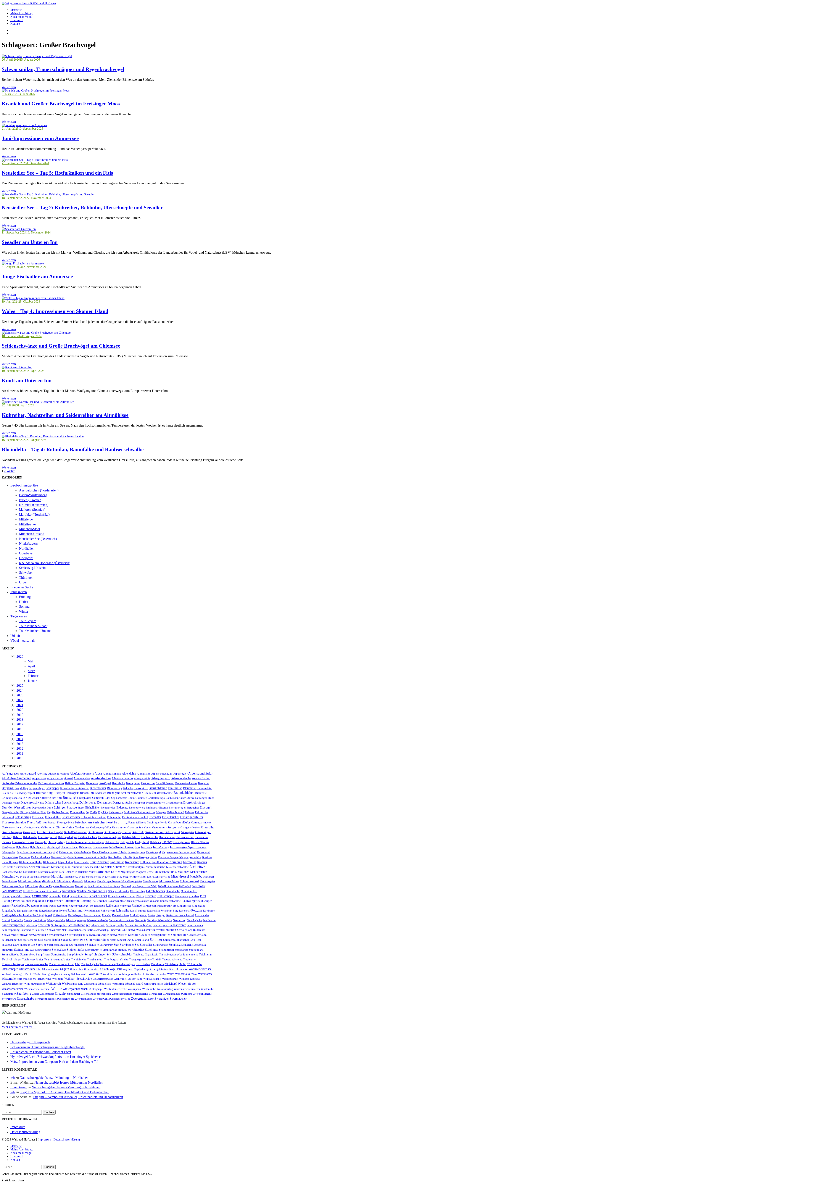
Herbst (23, 602)
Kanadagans (136, 852)
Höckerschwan (69, 847)
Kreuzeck (7, 866)
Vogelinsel (128, 969)
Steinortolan (199, 944)
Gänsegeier (187, 832)
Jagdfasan (23, 852)
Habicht (17, 837)
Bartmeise (92, 783)
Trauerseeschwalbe (36, 964)
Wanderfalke (182, 974)
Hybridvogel (52, 847)
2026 (19, 656)
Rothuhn (106, 915)
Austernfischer (201, 778)
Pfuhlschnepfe (165, 896)
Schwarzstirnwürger (97, 934)
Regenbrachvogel (79, 905)
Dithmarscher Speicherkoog (62, 802)
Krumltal (76, 866)
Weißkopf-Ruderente (189, 978)
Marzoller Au (71, 876)
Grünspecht (172, 832)
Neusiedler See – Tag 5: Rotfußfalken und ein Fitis (57, 173)
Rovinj (6, 920)
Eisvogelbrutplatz (10, 812)
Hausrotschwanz (23, 842)
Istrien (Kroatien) (30, 500)
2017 (19, 724)
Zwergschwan (100, 998)
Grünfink (138, 832)
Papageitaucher (79, 896)
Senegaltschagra (27, 939)
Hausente (6, 842)
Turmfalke (143, 964)
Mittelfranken (28, 524)
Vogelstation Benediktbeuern (170, 969)
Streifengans (196, 949)
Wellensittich (90, 983)
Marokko (57, 876)
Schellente (44, 925)
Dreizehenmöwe (155, 802)
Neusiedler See (12, 891)
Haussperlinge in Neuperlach (30, 1042)
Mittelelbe (26, 519)
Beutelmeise (81, 788)
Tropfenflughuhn (90, 964)
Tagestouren (18, 616)
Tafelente (138, 954)
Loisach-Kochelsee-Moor (80, 871)
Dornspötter (139, 802)
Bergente (203, 783)
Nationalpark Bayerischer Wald (139, 886)
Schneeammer (195, 925)
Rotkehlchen (120, 915)
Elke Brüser (18, 1087)
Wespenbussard (134, 983)
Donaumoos (104, 802)
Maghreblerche (145, 871)
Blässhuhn (87, 792)
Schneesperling (11, 929)
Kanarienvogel (153, 852)
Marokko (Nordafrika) (34, 514)
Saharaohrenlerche (97, 920)
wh (12, 1077)
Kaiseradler (66, 852)
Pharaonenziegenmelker (187, 896)
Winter (23, 611)
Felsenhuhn (38, 817)
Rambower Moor (117, 900)
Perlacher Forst (98, 896)
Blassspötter (141, 788)
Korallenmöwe (160, 862)
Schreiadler (27, 929)
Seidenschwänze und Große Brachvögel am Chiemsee (61, 346)
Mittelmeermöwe (29, 881)
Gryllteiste (124, 832)
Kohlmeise (117, 862)
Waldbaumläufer (79, 974)
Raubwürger (189, 900)
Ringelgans (198, 905)
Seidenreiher (179, 934)
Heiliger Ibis (127, 842)
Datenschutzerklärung (25, 1132)
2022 (19, 700)
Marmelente (44, 876)
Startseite (16, 9)
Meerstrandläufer (142, 876)
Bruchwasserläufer (35, 797)
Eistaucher (193, 807)
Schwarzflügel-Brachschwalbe (111, 929)
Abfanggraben (10, 773)
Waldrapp (124, 974)
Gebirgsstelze (32, 827)
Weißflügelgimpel (152, 978)
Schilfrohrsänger (79, 925)
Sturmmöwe (27, 954)
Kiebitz (127, 857)
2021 (19, 705)
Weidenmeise (24, 978)
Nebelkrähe (165, 886)
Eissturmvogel (177, 807)
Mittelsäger (64, 881)
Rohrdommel (92, 910)
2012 (19, 748)
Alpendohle (129, 773)
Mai (30, 661)
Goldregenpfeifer (100, 827)
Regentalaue (97, 905)
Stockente (151, 949)
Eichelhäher (92, 807)
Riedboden (150, 905)
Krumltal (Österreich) (33, 505)
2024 (19, 690)
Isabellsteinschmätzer (121, 847)
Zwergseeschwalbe (119, 998)
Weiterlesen (9, 87)
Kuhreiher (119, 866)
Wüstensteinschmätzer (187, 989)
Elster (43, 812)
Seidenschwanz (197, 934)
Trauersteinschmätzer (61, 964)
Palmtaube (55, 896)
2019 (19, 715)
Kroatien (45, 866)
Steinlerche (187, 944)
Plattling (7, 900)
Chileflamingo (156, 797)
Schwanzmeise (57, 929)
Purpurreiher (55, 900)
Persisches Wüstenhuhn (121, 896)
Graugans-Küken (190, 827)
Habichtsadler (30, 837)
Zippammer (73, 993)
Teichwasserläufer (32, 959)
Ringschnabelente (27, 910)
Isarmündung (161, 847)
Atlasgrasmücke (142, 778)
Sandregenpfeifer (13, 925)
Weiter (10, 471)
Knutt (93, 862)
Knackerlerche (81, 862)
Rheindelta (138, 905)
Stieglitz (138, 949)
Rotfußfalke (60, 915)
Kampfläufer (118, 852)
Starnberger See (129, 944)
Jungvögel (52, 852)
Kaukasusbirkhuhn (40, 857)
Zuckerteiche (140, 993)
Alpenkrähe (143, 773)
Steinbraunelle (160, 944)
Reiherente (112, 905)
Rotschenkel (186, 915)
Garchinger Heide (157, 822)
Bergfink (8, 788)
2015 (19, 734)
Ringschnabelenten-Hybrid (53, 910)
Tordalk (156, 959)
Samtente (140, 920)
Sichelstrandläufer (49, 939)
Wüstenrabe (149, 989)
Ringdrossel (184, 905)
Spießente (93, 944)
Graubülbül (159, 827)
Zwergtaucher (178, 998)
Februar (33, 676)
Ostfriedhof (40, 896)
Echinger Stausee (65, 807)
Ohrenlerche (173, 891)
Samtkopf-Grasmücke (159, 920)
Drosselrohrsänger (194, 802)
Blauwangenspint (24, 792)
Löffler (115, 871)
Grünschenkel (154, 832)
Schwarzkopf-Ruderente (191, 929)
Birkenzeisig (114, 788)
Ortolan (27, 896)
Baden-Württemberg (33, 495)
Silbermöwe (77, 939)
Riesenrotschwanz (166, 905)
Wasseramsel (205, 974)
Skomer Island (140, 939)
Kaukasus (24, 857)
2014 (19, 739)
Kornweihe (189, 862)
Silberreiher (93, 939)
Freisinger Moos (65, 822)
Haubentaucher (185, 837)
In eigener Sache (21, 587)
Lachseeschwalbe (12, 871)
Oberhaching (137, 891)
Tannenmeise (190, 954)
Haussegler (41, 842)
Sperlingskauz (77, 944)
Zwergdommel (171, 993)
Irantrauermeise (100, 847)
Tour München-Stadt (33, 626)
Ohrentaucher (189, 891)
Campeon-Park (101, 797)
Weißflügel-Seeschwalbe (128, 978)
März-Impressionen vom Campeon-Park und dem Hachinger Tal (54, 1061)
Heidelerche (112, 842)
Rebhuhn (62, 905)
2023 (19, 695)
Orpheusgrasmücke (12, 896)
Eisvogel (205, 807)
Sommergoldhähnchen (176, 939)
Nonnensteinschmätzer (47, 891)
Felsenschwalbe (71, 817)
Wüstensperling (165, 989)
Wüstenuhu (207, 989)
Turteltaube (157, 964)
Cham (131, 797)
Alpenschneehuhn (161, 773)
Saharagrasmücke (56, 920)
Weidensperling (42, 978)
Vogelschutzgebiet (143, 969)
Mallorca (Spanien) (32, 509)
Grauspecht (29, 832)
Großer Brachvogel (50, 832)
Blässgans (73, 792)
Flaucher (173, 817)
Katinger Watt (10, 857)
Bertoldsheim (67, 788)
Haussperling (56, 842)
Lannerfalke (30, 871)
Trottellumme (108, 964)
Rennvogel (125, 905)
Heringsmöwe (181, 842)
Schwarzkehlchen (164, 929)
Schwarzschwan (56, 934)
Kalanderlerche (82, 852)
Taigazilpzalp (151, 954)
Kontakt (15, 23)
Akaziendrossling (58, 773)
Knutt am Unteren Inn (27, 380)
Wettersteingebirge (153, 983)
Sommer (25, 606)
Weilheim (57, 978)
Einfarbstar (152, 807)
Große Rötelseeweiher (75, 832)
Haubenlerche (149, 837)
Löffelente (103, 871)
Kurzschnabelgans (135, 866)
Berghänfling (21, 788)
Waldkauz (95, 974)
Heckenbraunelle (76, 842)
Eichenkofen (108, 807)
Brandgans (113, 792)
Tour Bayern (27, 621)
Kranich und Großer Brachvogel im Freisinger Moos (61, 103)
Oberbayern (27, 553)
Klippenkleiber (65, 862)
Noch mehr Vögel (21, 16)
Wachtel (28, 974)
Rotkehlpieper (138, 915)
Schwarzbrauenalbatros (81, 929)
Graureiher (208, 827)
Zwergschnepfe (65, 998)
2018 (19, 719)
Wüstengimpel (96, 989)
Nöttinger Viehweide (118, 891)
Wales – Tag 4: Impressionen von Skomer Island (55, 311)
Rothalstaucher (92, 915)
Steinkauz (174, 944)
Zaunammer (9, 993)
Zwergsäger (162, 998)
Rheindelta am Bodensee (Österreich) (44, 563)
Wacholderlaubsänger (13, 974)
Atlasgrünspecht (160, 778)
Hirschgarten (8, 847)
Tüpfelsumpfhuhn (175, 964)
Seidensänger (9, 939)
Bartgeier (79, 783)
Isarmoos (146, 847)
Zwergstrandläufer (142, 998)
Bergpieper (52, 788)
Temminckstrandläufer (57, 959)
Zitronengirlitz (104, 993)
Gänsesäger (203, 832)
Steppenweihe (110, 949)
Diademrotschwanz (32, 802)
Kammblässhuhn (101, 852)
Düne (50, 807)
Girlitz (70, 827)
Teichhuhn (205, 954)
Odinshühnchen (155, 891)
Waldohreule (110, 974)
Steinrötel (7, 949)
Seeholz (145, 934)
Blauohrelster (204, 788)
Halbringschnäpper (67, 837)
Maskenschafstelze (90, 876)
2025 (19, 685)
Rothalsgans (75, 915)
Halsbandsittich (131, 837)
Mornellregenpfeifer (131, 881)
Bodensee (100, 792)
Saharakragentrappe (76, 920)
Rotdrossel (209, 910)
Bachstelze (8, 783)
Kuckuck (106, 866)
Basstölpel (105, 783)
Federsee (189, 812)
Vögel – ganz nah (22, 640)
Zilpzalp (60, 993)
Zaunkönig (23, 993)
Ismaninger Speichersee (188, 847)
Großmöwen (95, 832)
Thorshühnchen (95, 959)
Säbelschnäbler (122, 954)
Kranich (202, 862)
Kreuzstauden (21, 866)
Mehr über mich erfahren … (19, 1027)
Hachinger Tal (47, 837)
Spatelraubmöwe (10, 944)
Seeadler (134, 934)
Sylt (108, 954)
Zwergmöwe (9, 998)
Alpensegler (180, 773)
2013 (19, 744)
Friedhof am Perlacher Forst (94, 822)
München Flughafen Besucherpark (56, 886)
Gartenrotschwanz (13, 827)
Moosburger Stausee (109, 881)
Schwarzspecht (76, 934)
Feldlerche (201, 812)
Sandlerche (209, 920)
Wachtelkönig (41, 974)
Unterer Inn (76, 969)
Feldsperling (23, 817)
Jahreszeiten (18, 592)
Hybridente (22, 847)
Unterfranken (91, 969)
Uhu (38, 969)
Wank (194, 974)
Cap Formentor (119, 797)
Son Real (195, 939)
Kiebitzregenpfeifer (145, 857)
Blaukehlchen (158, 788)
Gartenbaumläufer (179, 822)
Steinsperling (43, 949)
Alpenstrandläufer (200, 773)
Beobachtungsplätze (24, 485)
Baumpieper (133, 783)
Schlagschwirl (98, 925)
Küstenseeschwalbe (177, 866)
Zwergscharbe (25, 998)
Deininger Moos (204, 797)
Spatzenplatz (27, 944)
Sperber (41, 944)
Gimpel (61, 827)
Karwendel (203, 852)
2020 (19, 710)
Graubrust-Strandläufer (139, 827)
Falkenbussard (175, 812)
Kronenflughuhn (61, 866)
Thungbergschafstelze (140, 959)
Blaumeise (175, 788)
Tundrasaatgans (125, 964)
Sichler (64, 939)
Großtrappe (111, 832)
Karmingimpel (187, 852)
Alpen (98, 773)
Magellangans (128, 871)
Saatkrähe (39, 920)
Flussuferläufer (37, 822)
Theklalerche (78, 959)
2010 (19, 758)
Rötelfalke (17, 920)
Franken (52, 822)
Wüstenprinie (134, 989)
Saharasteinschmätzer (121, 920)
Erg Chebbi (91, 812)
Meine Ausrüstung (21, 13)
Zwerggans (186, 993)
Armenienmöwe (82, 778)
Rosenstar (184, 910)
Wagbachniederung (60, 974)
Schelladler (31, 925)
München (31, 886)
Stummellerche (10, 954)
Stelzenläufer (75, 949)
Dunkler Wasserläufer (16, 807)
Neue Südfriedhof (181, 886)
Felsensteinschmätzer (93, 817)
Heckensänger (95, 842)
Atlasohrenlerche (181, 778)
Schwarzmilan (37, 934)
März (31, 671)
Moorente (90, 881)
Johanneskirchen (38, 852)
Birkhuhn (128, 788)
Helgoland (142, 842)
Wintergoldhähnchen (75, 989)
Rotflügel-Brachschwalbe (17, 915)
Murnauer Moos (169, 881)
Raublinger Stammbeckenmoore (142, 900)
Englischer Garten (58, 812)
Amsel (68, 778)
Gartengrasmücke (201, 822)
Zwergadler (155, 993)
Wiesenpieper (187, 983)
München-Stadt (29, 529)
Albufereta (87, 773)
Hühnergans (85, 847)
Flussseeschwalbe (14, 822)
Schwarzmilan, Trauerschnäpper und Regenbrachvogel (63, 69)
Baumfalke (118, 783)
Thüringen (26, 577)
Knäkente (103, 862)
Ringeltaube (9, 910)
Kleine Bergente (10, 862)
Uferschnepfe (10, 969)
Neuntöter (198, 886)
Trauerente (189, 959)
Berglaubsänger (37, 788)
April (31, 666)
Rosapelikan (153, 910)
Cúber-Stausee (186, 797)
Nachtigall (81, 886)
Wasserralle (9, 978)
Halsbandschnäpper (109, 837)
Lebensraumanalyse (48, 871)
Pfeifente (150, 896)
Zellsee (35, 993)
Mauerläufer (109, 876)
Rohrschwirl (108, 910)
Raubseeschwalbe (170, 900)
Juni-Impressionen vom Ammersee (40, 138)
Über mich (16, 20)
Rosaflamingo (138, 910)
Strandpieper (166, 949)
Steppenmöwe (93, 949)
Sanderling (179, 920)
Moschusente (150, 881)
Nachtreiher (95, 886)
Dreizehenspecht (174, 802)
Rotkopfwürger (156, 915)
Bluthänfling (44, 792)
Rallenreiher (99, 900)
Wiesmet (45, 989)
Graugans (173, 827)
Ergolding (103, 812)
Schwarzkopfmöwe (15, 934)
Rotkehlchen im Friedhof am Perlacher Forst (40, 1052)
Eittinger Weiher (30, 812)
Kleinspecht (50, 862)
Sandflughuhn (194, 920)
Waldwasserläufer (156, 974)
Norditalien (26, 548)
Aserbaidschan (101, 778)
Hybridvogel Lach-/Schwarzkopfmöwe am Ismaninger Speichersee (56, 1056)
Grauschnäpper (12, 832)
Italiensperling (9, 852)
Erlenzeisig (116, 812)
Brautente (201, 792)
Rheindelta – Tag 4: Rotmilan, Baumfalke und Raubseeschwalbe (73, 449)
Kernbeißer (115, 857)
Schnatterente (177, 925)
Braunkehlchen (184, 792)
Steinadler (146, 944)
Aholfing (42, 773)
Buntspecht (70, 797)
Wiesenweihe (32, 989)
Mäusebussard (189, 881)
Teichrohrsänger (11, 959)
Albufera (75, 773)
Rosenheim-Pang (169, 910)
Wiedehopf (170, 983)
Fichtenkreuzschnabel (135, 817)
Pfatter (140, 896)
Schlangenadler (115, 925)
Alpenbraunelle (112, 773)
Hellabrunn (155, 842)
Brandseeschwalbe (132, 792)
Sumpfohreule (75, 954)
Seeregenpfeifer (160, 934)
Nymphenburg (97, 891)
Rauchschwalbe (20, 905)
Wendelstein (117, 983)
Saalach (28, 920)
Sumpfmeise (58, 954)
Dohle (83, 802)
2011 (19, 753)
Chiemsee (141, 797)
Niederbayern (28, 543)
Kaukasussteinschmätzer (87, 857)
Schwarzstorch (118, 934)
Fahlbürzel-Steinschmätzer (139, 812)
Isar (137, 847)
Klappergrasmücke (190, 857)
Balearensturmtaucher (26, 783)
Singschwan (124, 939)
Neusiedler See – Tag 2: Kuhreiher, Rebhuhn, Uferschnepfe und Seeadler (82, 207)
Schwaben (26, 572)
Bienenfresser (98, 788)
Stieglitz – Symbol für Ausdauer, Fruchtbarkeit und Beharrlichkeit (64, 1092)
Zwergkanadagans (202, 993)
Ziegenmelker (47, 993)
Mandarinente (198, 871)
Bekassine (148, 783)
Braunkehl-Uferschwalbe (158, 792)
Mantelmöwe (10, 876)
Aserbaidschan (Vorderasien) (38, 490)
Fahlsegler (161, 812)
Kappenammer (170, 852)
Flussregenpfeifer (191, 817)
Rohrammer (76, 910)
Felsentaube (114, 817)
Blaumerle (189, 788)
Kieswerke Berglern (168, 857)
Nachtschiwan (111, 886)
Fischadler (155, 817)
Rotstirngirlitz (202, 915)
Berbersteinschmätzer (186, 783)
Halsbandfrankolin (87, 837)
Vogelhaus (116, 969)
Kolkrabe (145, 862)
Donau (92, 802)
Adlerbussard (28, 773)
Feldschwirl (8, 817)
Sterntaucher (125, 949)
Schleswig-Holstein (32, 568)
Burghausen (85, 797)
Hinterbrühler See (200, 842)
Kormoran (175, 862)
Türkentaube (194, 964)
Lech (61, 871)
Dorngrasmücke (122, 802)
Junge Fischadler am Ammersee (37, 276)
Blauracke (8, 792)
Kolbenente (132, 862)
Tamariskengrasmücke (170, 954)
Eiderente (122, 807)
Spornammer (106, 944)
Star (116, 944)
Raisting (86, 900)
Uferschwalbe (27, 969)
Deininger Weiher (11, 802)
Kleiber (207, 857)
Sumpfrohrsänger (95, 954)
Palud (65, 896)
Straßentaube (181, 949)
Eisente (163, 807)
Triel (77, 964)
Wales (170, 974)
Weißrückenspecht (12, 983)
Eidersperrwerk (137, 807)
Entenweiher (77, 812)
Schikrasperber (59, 925)
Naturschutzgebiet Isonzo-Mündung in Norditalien (54, 1077)
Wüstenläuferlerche (115, 989)
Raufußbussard (39, 905)
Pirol (203, 896)
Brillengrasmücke (12, 797)
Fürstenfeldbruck (137, 822)
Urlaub (15, 636)
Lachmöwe (197, 866)
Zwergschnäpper (83, 998)
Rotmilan (172, 915)
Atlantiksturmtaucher (122, 778)
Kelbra (103, 857)
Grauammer (119, 827)
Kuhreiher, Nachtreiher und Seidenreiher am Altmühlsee (65, 415)
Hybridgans (36, 847)
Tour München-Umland (35, 631)
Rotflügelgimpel (42, 915)
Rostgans (196, 910)
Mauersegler (124, 876)
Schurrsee (40, 929)
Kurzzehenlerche (155, 866)
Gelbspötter (48, 827)
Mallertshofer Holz (166, 871)
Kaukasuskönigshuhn (62, 857)
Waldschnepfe (138, 974)
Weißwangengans (72, 983)
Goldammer (82, 827)
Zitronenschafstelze (122, 993)
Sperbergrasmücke (57, 944)
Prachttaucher (22, 900)
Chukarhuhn (172, 797)
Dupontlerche (39, 807)
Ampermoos (39, 778)
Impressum (17, 1127)
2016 (19, 729)
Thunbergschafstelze (116, 959)
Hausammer (201, 837)
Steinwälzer (59, 949)
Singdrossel (109, 939)
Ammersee (23, 778)
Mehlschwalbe (161, 876)
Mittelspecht (49, 881)
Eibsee (81, 807)
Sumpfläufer (43, 954)
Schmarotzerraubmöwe (138, 925)
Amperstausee (55, 778)
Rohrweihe (122, 910)
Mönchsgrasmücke (13, 886)
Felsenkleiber (53, 817)
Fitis (164, 817)
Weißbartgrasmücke (103, 978)
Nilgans (28, 891)
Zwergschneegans (45, 998)
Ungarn (24, 582)
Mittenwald (77, 881)
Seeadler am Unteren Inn (30, 242)
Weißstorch (53, 983)
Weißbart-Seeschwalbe (78, 978)
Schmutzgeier (161, 925)
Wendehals (104, 983)
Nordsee (82, 891)
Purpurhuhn (39, 900)
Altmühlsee (9, 778)
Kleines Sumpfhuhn (30, 862)
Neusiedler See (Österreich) (38, 539)
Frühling (25, 597)
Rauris (52, 905)
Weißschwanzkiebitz (34, 983)
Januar (32, 681)
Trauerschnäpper (13, 964)
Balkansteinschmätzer (51, 783)
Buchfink (55, 797)
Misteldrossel (180, 876)
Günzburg (7, 837)
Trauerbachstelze (172, 959)
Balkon (69, 783)
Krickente (34, 866)
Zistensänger (88, 993)
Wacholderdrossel (200, 969)
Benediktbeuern (165, 783)
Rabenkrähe (71, 900)
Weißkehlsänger (170, 978)
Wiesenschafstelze (12, 989)
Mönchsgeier (207, 881)
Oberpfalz (26, 558)
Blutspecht (60, 792)
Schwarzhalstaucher (139, 929)
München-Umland (31, 534)
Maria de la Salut (28, 876)
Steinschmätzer (24, 949)
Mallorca (183, 871)
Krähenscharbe (91, 866)
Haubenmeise (167, 837)
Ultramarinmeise (50, 969)
